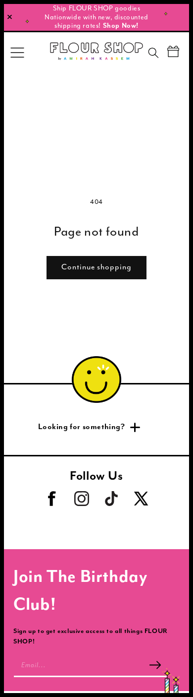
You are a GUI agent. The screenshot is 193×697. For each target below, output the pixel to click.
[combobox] (162, 54)
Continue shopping (96, 267)
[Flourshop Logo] (96, 52)
